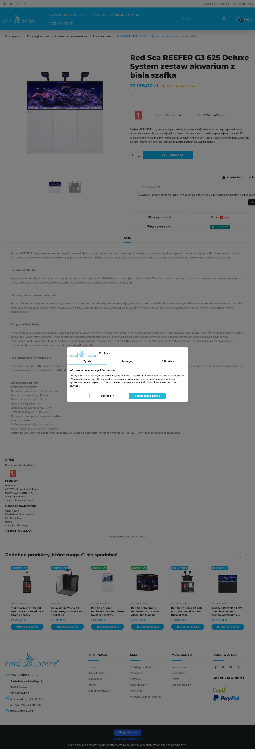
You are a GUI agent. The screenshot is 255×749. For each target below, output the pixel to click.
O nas (91, 667)
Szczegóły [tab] (127, 361)
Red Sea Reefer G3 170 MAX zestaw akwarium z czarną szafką (27, 611)
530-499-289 (36, 699)
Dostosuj (106, 395)
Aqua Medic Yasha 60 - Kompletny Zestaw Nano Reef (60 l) (67, 611)
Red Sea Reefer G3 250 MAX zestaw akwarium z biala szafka (187, 611)
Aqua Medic (57, 603)
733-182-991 (34, 705)
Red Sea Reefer (19, 603)
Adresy (176, 679)
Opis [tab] (127, 238)
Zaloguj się (209, 3)
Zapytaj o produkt (159, 217)
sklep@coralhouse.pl (16, 525)
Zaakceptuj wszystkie (147, 395)
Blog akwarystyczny (99, 690)
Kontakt (224, 4)
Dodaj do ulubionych (159, 226)
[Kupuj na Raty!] (220, 227)
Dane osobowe (180, 667)
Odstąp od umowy (128, 732)
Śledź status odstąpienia (127, 738)
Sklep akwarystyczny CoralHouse (100, 744)
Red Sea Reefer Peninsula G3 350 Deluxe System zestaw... (107, 611)
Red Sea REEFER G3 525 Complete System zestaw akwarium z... (226, 611)
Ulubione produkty (182, 684)
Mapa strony (95, 679)
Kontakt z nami (96, 673)
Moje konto (136, 690)
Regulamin (136, 673)
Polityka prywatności (141, 667)
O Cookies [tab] (168, 361)
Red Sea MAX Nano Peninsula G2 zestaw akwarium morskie (145, 611)
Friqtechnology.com (176, 744)
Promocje (135, 679)
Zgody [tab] (87, 361)
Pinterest (18, 3)
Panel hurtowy (245, 4)
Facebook (4, 3)
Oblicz (213, 217)
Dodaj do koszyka (169, 155)
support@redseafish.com (19, 500)
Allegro (92, 684)
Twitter (11, 3)
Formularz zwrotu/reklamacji (146, 696)
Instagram (25, 3)
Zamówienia (178, 673)
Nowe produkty (138, 684)
